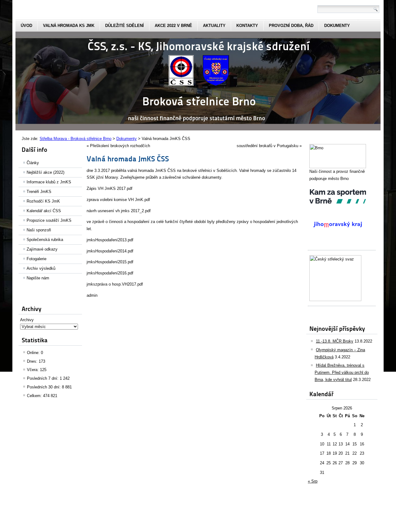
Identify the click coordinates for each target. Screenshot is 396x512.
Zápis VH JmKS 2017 (106, 188)
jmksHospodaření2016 (107, 273)
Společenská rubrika (45, 239)
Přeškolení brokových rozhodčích (120, 145)
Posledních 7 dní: (43, 378)
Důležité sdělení (124, 25)
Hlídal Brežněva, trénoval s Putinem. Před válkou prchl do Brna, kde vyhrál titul (342, 372)
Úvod (26, 25)
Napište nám (38, 278)
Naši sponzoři (39, 230)
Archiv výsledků (41, 268)
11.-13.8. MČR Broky (334, 341)
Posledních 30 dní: (44, 387)
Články (33, 162)
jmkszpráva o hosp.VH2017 (111, 284)
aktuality (214, 25)
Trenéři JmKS (39, 191)
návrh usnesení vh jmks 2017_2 (115, 210)
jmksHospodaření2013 (107, 240)
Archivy (27, 319)
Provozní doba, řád (291, 25)
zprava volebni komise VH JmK (115, 199)
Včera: (33, 369)
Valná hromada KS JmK (68, 25)
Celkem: (35, 395)
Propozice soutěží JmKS (49, 220)
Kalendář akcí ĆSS (44, 210)
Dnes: (33, 361)
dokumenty (337, 25)
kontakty (247, 25)
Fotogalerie (36, 258)
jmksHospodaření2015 (107, 262)
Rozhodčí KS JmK (43, 201)
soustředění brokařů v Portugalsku (267, 145)
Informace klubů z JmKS (49, 182)
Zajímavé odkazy (42, 249)
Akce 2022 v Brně (173, 25)
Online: (34, 352)
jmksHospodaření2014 (107, 251)
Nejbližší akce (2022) (45, 172)
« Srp (312, 481)
